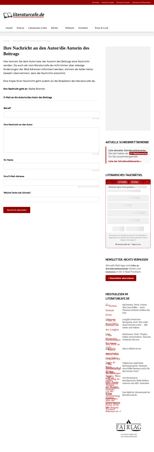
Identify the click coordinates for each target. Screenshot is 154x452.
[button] (147, 28)
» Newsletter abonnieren (121, 278)
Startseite (6, 41)
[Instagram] (10, 2)
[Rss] (39, 2)
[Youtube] (15, 2)
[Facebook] (5, 2)
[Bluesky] (29, 2)
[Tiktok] (20, 2)
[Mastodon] (34, 2)
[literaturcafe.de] (25, 15)
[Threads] (24, 2)
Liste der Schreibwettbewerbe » (124, 161)
